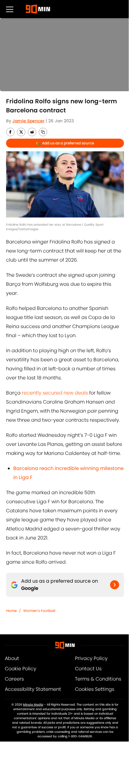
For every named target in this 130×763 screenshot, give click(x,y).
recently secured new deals (55, 392)
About (12, 658)
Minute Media (33, 704)
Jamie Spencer (28, 121)
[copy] (43, 132)
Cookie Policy (20, 668)
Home (11, 610)
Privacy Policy (91, 658)
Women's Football (39, 610)
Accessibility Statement (33, 689)
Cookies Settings (94, 689)
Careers (14, 678)
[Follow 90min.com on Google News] (114, 584)
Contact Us (88, 668)
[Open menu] (9, 9)
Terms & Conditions (98, 678)
